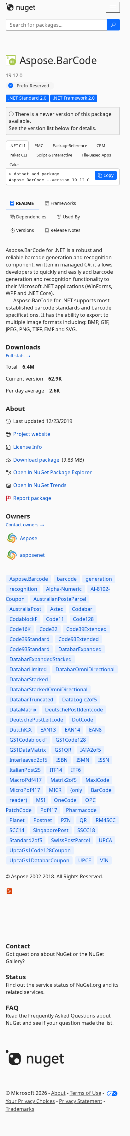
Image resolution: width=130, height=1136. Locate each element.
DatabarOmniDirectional (85, 669)
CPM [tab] (101, 145)
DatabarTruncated (31, 699)
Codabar (82, 609)
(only (76, 790)
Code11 (55, 619)
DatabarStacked (28, 679)
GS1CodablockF (28, 739)
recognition (23, 588)
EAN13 (48, 729)
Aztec (56, 609)
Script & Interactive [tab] (54, 155)
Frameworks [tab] (62, 203)
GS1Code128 (71, 739)
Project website (31, 434)
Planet (17, 820)
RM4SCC (105, 820)
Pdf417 (48, 810)
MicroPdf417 (24, 790)
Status (16, 977)
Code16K (20, 629)
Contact (18, 946)
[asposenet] (11, 555)
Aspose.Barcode (28, 578)
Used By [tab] (71, 217)
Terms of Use (85, 1092)
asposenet (32, 555)
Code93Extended (78, 639)
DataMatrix (22, 709)
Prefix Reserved (33, 86)
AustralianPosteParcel (59, 598)
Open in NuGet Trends (40, 485)
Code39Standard (29, 639)
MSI (40, 800)
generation (99, 578)
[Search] (113, 24)
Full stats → (18, 356)
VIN (104, 860)
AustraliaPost (25, 609)
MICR (55, 790)
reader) (18, 800)
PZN (66, 820)
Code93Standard (29, 649)
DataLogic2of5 (79, 699)
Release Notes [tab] (64, 230)
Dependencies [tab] (30, 217)
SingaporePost (50, 830)
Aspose (28, 538)
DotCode (82, 719)
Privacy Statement (80, 1101)
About (58, 1092)
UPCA (105, 840)
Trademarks (20, 1109)
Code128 (83, 619)
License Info (27, 446)
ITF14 (56, 769)
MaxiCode (97, 780)
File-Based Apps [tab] (96, 155)
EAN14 (72, 729)
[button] (106, 175)
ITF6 (76, 769)
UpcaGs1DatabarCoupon (39, 860)
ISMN (82, 759)
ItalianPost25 (25, 769)
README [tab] (24, 203)
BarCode (101, 790)
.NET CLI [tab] (17, 145)
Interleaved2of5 (28, 759)
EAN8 (95, 729)
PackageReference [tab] (70, 145)
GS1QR (63, 749)
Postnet (42, 820)
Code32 (48, 629)
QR (83, 820)
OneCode (65, 800)
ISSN (103, 759)
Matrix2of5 (63, 780)
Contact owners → (25, 525)
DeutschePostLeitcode (36, 719)
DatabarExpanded (80, 649)
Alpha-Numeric (64, 588)
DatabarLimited (28, 669)
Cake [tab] (14, 164)
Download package (36, 459)
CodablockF (23, 619)
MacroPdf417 (25, 780)
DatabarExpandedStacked (40, 659)
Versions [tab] (24, 230)
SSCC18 (86, 830)
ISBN (62, 759)
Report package (32, 498)
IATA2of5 (90, 749)
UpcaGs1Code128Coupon (40, 850)
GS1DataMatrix (27, 749)
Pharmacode (81, 810)
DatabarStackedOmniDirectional (48, 689)
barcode (67, 578)
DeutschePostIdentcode (74, 709)
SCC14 (16, 830)
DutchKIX (20, 729)
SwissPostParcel (70, 840)
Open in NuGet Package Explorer (52, 472)
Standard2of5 (25, 840)
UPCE (84, 860)
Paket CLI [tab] (18, 155)
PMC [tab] (38, 145)
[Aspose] (11, 538)
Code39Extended (86, 629)
